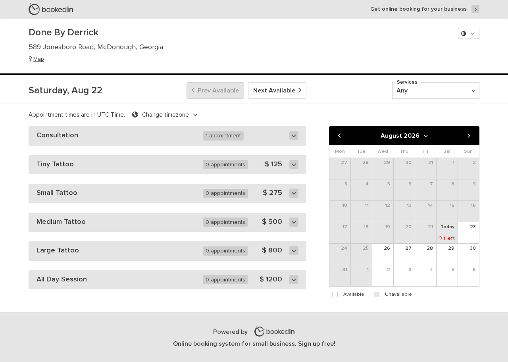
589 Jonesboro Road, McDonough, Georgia (96, 47)
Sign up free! (316, 344)
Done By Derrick (63, 32)
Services (407, 82)
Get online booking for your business (418, 9)
